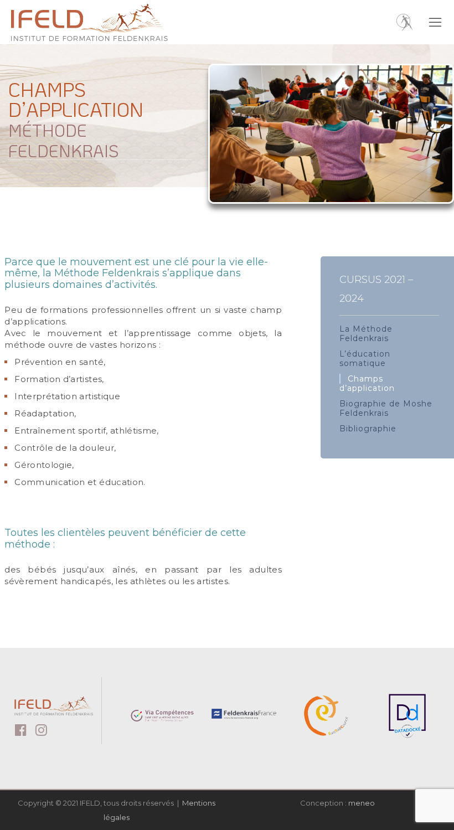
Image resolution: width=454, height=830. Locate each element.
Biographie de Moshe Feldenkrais (385, 408)
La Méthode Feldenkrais (366, 333)
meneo (361, 802)
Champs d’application (367, 383)
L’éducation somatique (364, 358)
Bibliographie (367, 429)
